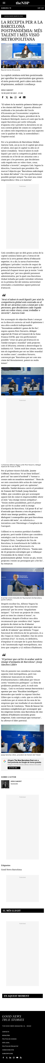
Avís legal (6, 1042)
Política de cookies (9, 1039)
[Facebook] (2, 97)
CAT (39, 8)
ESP (42, 8)
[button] (4, 3)
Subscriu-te (6, 8)
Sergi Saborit (7, 90)
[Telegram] (19, 97)
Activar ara (13, 768)
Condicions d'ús (8, 1050)
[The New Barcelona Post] (13, 1018)
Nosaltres (6, 1035)
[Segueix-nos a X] (7, 1058)
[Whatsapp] (15, 97)
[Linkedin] (11, 97)
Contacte (5, 1032)
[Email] (24, 97)
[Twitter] (7, 97)
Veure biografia (14, 783)
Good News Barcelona (13, 16)
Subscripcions (7, 1053)
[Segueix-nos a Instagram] (14, 1058)
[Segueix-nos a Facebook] (3, 1058)
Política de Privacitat (10, 1046)
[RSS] (21, 1058)
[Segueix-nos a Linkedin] (10, 1058)
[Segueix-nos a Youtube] (17, 1058)
